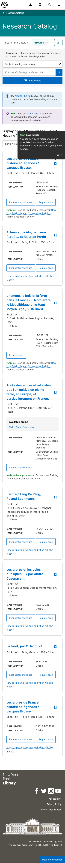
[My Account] (30, 5)
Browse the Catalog (46, 42)
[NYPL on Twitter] (44, 791)
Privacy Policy (54, 804)
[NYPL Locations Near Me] (40, 5)
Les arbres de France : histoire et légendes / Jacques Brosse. (23, 163)
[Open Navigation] (59, 5)
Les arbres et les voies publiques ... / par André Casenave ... (24, 574)
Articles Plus (21, 95)
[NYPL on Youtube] (58, 791)
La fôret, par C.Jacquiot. (24, 646)
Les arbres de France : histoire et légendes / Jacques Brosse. (23, 707)
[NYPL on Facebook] (37, 791)
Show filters (35, 80)
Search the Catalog (16, 42)
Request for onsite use (20, 202)
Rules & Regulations (51, 809)
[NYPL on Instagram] (51, 791)
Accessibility (55, 798)
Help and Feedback (52, 859)
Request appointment (20, 467)
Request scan (46, 202)
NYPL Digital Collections (21, 427)
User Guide (32, 113)
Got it (59, 154)
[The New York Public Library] (4, 5)
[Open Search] (49, 5)
